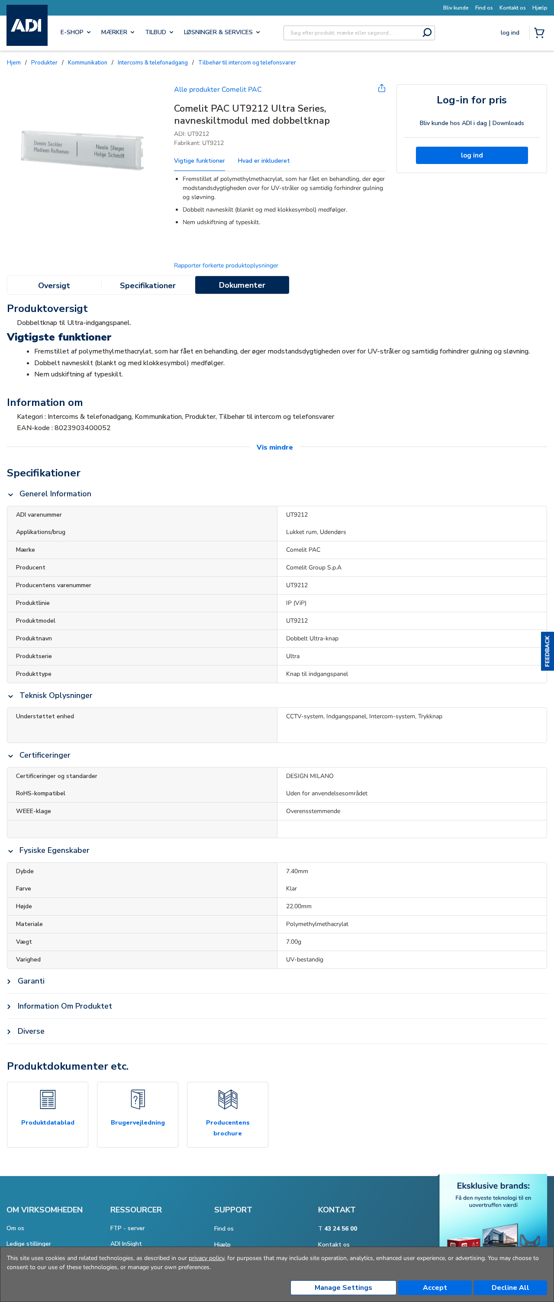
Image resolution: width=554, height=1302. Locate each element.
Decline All (510, 1287)
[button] (547, 651)
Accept (435, 1287)
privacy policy (206, 1258)
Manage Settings (343, 1287)
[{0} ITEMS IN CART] (541, 34)
